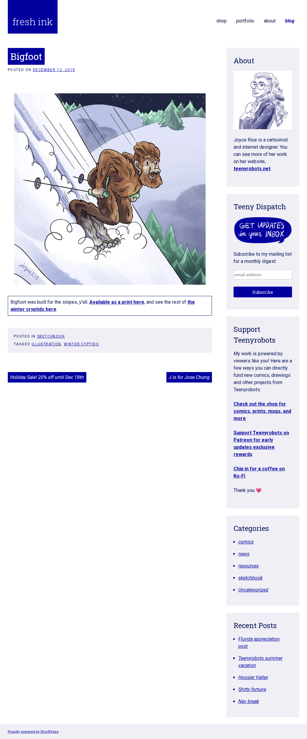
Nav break (248, 701)
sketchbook (51, 336)
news (243, 554)
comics (246, 542)
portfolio (245, 21)
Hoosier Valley (253, 677)
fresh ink (33, 21)
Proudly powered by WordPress (33, 731)
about (270, 21)
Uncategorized (253, 590)
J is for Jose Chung (189, 377)
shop (221, 21)
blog (289, 21)
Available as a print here (116, 302)
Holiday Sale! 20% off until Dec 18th (47, 377)
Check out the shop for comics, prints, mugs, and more (262, 411)
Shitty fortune (252, 689)
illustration (46, 344)
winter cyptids (81, 344)
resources (248, 566)
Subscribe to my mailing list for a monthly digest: (263, 257)
